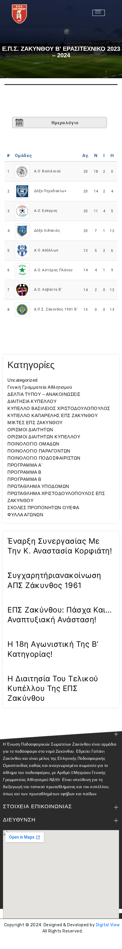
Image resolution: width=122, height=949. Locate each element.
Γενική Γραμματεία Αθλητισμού (39, 387)
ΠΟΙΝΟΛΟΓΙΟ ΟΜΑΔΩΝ (33, 443)
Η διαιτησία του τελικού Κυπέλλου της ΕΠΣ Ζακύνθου (52, 688)
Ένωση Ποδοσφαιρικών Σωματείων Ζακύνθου (62, 941)
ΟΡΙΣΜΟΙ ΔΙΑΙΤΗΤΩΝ (30, 429)
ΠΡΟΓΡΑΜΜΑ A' (24, 465)
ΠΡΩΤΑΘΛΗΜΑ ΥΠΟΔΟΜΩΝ (38, 486)
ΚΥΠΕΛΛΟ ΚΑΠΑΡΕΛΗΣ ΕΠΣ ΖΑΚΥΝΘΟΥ (52, 415)
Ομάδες (23, 155)
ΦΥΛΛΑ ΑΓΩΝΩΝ (25, 514)
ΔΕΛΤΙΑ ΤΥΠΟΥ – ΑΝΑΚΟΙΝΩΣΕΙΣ (44, 394)
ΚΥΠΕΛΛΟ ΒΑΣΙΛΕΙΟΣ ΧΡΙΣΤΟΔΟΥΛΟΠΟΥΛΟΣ (58, 408)
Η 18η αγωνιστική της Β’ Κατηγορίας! (53, 648)
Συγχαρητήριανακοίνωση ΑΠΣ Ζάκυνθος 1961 (54, 580)
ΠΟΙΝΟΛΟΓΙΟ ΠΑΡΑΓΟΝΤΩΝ (38, 450)
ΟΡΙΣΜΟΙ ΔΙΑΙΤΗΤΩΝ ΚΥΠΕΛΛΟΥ (43, 436)
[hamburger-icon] (99, 13)
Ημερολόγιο (65, 122)
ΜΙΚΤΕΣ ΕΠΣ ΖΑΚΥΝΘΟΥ (35, 422)
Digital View (108, 924)
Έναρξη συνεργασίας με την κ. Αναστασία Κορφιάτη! (59, 545)
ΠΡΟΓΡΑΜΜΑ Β (24, 472)
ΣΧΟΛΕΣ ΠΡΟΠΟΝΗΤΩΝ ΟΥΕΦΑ (43, 507)
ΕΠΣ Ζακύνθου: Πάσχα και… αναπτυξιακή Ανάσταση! (59, 614)
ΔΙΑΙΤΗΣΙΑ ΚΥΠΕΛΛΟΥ (32, 401)
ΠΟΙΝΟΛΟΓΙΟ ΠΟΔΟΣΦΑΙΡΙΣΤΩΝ (44, 457)
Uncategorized (22, 380)
